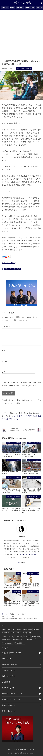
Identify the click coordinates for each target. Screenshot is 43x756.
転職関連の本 (21, 643)
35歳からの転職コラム (12, 653)
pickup (38, 629)
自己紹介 (6, 682)
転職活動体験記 (9, 705)
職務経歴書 (7, 639)
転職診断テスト (8, 643)
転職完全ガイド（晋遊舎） (29, 554)
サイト (4, 372)
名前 (3, 350)
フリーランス (17, 633)
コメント (6, 327)
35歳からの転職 (21, 2)
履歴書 (28, 636)
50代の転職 (28, 629)
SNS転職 (6, 633)
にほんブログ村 (8, 263)
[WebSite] (21, 562)
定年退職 (19, 636)
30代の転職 (7, 629)
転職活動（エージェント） (17, 614)
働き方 (6, 658)
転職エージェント (19, 639)
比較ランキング (8, 676)
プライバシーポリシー (19, 749)
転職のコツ (8, 688)
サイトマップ (33, 749)
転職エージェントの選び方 (24, 68)
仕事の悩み (28, 633)
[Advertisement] (21, 32)
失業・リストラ (8, 636)
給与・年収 (37, 636)
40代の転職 (18, 629)
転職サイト (31, 639)
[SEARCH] (40, 2)
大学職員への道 (8, 670)
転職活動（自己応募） (11, 699)
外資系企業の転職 (9, 664)
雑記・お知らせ (9, 711)
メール (4, 361)
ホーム (5, 614)
